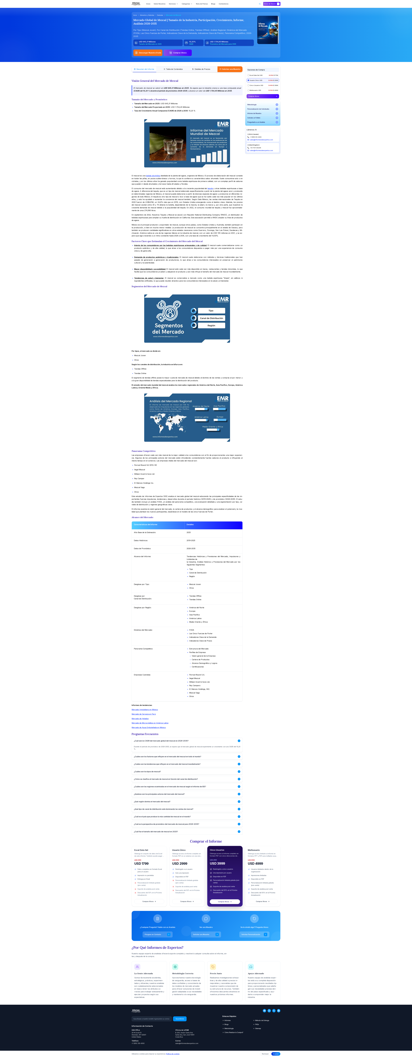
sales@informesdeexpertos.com (261, 140)
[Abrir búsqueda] (260, 4)
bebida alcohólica (153, 176)
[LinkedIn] (278, 1010)
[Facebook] (264, 1010)
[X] (274, 1010)
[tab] (144, 69)
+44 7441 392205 (255, 148)
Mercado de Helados (140, 719)
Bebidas (160, 15)
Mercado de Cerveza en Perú (144, 714)
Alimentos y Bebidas (147, 15)
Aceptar (276, 1054)
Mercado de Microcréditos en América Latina (150, 723)
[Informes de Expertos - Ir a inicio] (136, 4)
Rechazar (265, 1054)
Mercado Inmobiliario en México (145, 710)
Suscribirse (180, 1019)
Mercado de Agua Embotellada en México (149, 727)
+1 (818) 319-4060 (255, 137)
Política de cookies (172, 1054)
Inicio (135, 15)
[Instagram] (269, 1010)
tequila (210, 188)
